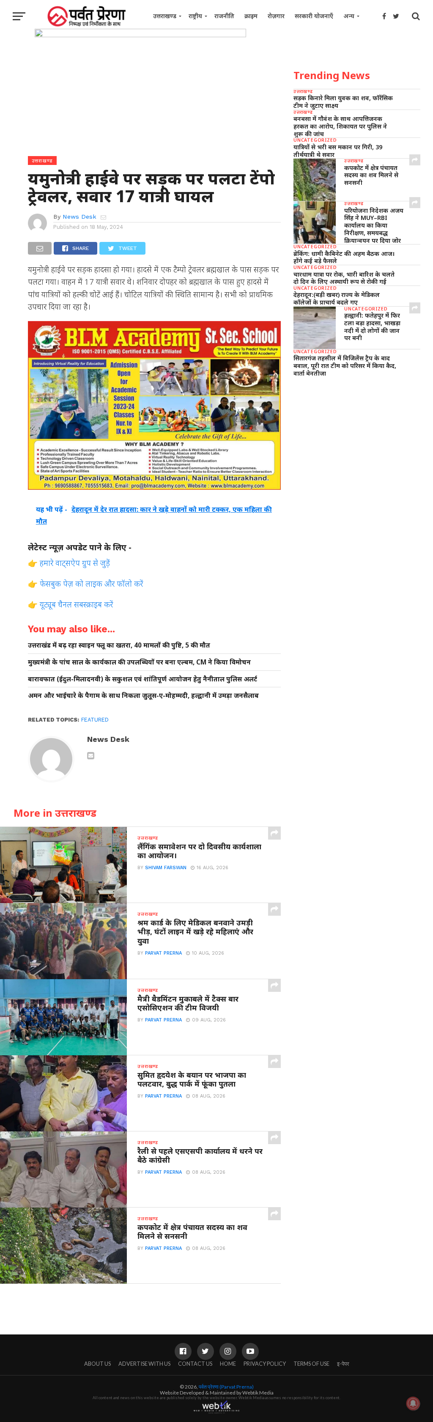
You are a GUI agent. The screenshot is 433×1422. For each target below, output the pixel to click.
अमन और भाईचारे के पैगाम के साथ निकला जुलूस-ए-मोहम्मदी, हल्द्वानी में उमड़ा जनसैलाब (143, 696)
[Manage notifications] (413, 1403)
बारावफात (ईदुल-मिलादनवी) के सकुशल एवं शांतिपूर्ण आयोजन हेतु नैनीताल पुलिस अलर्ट (142, 679)
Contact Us (195, 1363)
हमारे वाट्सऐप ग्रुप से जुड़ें (75, 562)
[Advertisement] (356, 442)
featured (95, 719)
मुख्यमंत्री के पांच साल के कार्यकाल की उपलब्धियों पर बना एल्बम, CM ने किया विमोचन (139, 662)
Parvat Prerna (163, 953)
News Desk (79, 216)
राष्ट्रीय (195, 16)
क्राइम (251, 16)
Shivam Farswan (165, 867)
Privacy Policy (265, 1363)
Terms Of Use (311, 1363)
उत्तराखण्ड (164, 16)
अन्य (348, 16)
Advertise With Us (144, 1363)
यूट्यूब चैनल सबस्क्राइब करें (76, 604)
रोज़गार (276, 16)
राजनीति (224, 16)
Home (228, 1363)
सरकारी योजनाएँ (314, 16)
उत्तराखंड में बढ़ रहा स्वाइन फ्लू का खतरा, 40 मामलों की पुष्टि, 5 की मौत (119, 645)
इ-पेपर (343, 1363)
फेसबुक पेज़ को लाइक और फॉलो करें (91, 583)
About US (97, 1363)
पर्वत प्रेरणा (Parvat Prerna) (226, 1387)
